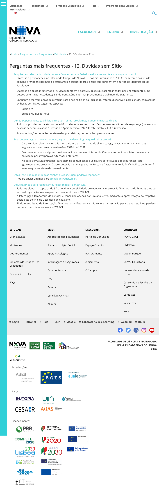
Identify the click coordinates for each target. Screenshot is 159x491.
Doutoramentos (18, 253)
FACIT (51, 278)
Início (14, 54)
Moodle (71, 322)
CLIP (57, 322)
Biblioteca (38, 5)
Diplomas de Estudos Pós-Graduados (24, 263)
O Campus (91, 270)
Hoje (93, 5)
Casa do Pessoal (57, 270)
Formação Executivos (68, 5)
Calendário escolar (20, 274)
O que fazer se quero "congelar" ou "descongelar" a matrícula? (50, 184)
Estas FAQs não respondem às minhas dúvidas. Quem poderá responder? (57, 175)
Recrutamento (93, 253)
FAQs (12, 282)
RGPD (141, 322)
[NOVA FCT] (25, 33)
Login (15, 322)
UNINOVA (129, 245)
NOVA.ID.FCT (130, 236)
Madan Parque (132, 253)
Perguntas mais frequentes (36, 54)
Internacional (17, 9)
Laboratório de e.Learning (98, 322)
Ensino (113, 32)
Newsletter (129, 303)
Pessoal (52, 287)
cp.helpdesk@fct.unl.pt (63, 178)
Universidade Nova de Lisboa (136, 272)
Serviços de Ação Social (61, 245)
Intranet (31, 322)
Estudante (15, 5)
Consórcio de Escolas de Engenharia (137, 284)
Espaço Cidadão (94, 245)
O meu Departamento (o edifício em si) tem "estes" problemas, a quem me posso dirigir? (65, 120)
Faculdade (87, 32)
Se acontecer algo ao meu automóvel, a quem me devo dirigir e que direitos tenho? (62, 139)
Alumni (52, 304)
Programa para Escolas (120, 5)
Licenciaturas (17, 236)
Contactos (129, 294)
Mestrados (15, 245)
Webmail (126, 322)
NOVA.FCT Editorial (134, 262)
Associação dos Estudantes (63, 236)
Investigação (141, 32)
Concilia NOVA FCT (58, 295)
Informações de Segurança (63, 262)
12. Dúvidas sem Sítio (81, 54)
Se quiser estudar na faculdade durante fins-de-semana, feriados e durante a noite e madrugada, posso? (75, 74)
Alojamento (92, 262)
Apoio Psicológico (58, 253)
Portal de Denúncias (97, 236)
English (15, 13)
